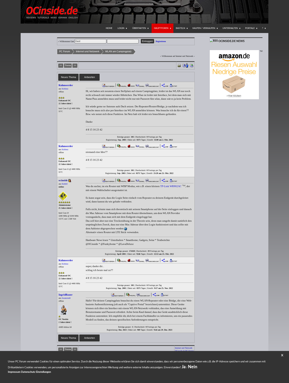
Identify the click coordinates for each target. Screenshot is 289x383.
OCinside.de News (231, 41)
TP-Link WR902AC (170, 186)
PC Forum (64, 51)
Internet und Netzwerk (87, 51)
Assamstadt (66, 298)
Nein (192, 367)
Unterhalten (230, 28)
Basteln (180, 28)
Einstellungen (43, 372)
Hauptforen (161, 28)
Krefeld (64, 184)
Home (109, 28)
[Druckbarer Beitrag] (179, 65)
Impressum (14, 372)
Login (121, 28)
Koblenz (65, 89)
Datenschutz (28, 372)
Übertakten (139, 28)
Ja (184, 367)
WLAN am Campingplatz (118, 51)
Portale (250, 28)
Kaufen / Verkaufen (203, 28)
